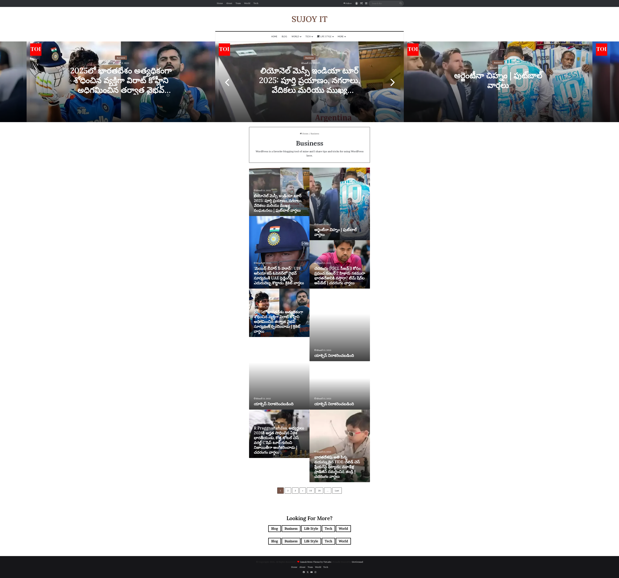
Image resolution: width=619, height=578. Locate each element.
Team (238, 3)
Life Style (325, 36)
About (229, 3)
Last (337, 490)
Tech (255, 3)
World (247, 3)
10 (310, 490)
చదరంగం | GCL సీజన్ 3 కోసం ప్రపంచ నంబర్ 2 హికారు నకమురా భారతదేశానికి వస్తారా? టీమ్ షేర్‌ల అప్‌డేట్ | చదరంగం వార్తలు (339, 275)
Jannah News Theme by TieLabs (315, 562)
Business (121, 57)
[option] (309, 81)
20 (319, 490)
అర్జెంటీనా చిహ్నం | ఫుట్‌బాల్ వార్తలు (498, 80)
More (341, 36)
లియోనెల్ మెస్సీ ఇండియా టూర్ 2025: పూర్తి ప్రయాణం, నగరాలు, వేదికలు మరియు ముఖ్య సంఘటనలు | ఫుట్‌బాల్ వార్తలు (309, 85)
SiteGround (357, 562)
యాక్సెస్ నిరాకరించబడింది (334, 355)
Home (220, 3)
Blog (284, 36)
